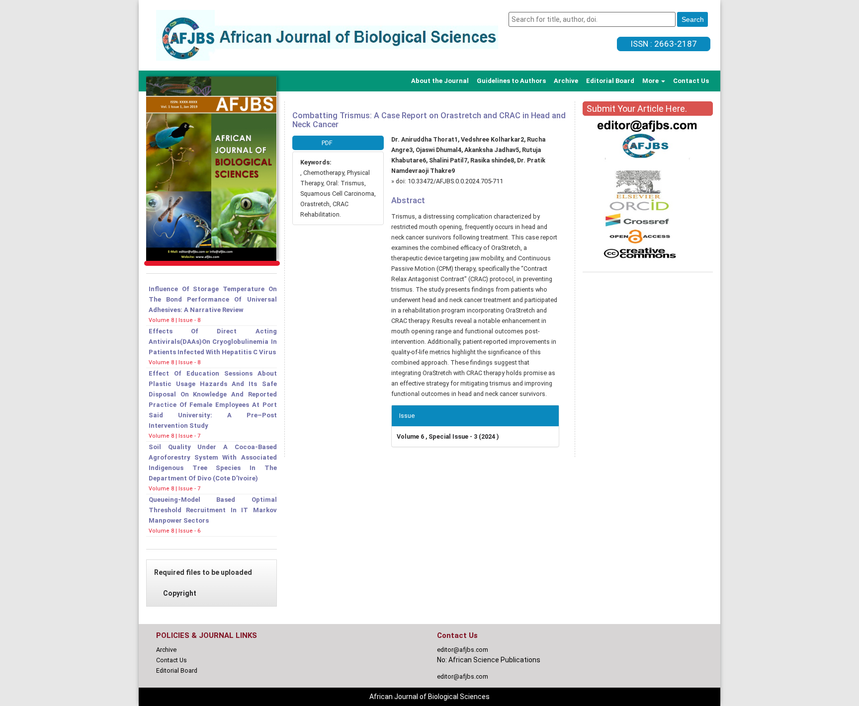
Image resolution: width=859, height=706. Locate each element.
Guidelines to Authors (511, 80)
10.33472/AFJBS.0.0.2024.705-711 (455, 181)
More (651, 80)
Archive (566, 80)
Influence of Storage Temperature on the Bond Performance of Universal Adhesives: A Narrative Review (213, 299)
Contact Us (691, 80)
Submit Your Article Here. (637, 108)
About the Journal (440, 80)
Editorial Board (610, 80)
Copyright (179, 593)
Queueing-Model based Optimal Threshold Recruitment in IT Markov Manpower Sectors (213, 510)
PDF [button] (327, 143)
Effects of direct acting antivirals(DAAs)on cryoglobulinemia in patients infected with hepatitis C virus (213, 341)
